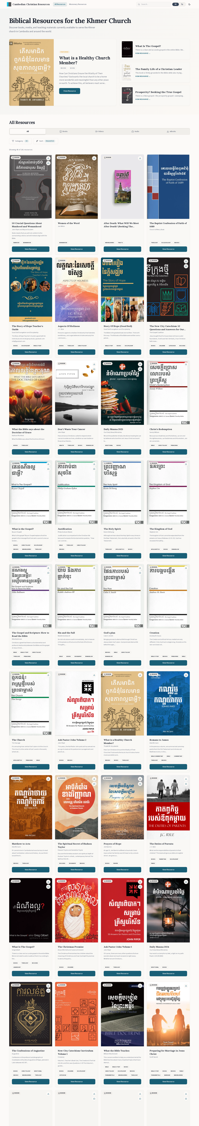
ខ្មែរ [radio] (182, 4)
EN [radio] (176, 4)
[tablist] (99, 131)
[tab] (63, 131)
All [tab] (28, 131)
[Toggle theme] (189, 4)
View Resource (31, 249)
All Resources (60, 4)
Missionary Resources (78, 4)
